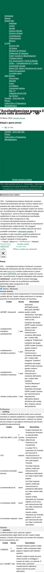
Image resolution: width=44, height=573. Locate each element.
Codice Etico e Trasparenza (15, 103)
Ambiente (13, 23)
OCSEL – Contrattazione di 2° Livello (23, 63)
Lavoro (12, 26)
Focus (11, 83)
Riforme (12, 41)
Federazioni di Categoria (18, 53)
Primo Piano (14, 78)
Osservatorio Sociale (17, 66)
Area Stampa (10, 76)
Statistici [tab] (3, 527)
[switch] (1, 411)
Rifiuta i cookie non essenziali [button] (25, 249)
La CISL (8, 43)
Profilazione (24, 242)
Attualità (12, 81)
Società (12, 28)
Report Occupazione (17, 71)
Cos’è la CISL (14, 46)
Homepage (9, 16)
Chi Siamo (13, 48)
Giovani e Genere (15, 33)
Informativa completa (26, 231)
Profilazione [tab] (4, 409)
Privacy (7, 101)
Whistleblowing (11, 106)
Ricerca (7, 18)
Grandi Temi (9, 21)
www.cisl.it (11, 271)
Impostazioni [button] (5, 244)
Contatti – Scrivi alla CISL (15, 98)
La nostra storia (15, 73)
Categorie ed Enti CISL (18, 93)
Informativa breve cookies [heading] (10, 195)
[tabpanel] (22, 350)
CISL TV (12, 91)
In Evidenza (13, 86)
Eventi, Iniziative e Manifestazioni (22, 56)
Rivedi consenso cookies (22, 180)
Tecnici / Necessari (10, 242)
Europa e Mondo (15, 31)
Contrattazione (15, 36)
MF (6, 127)
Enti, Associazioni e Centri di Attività (23, 61)
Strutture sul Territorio (17, 51)
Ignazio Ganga (19, 118)
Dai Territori (13, 96)
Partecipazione (15, 38)
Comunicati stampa (17, 88)
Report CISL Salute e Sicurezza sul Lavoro (25, 68)
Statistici (35, 242)
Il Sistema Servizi (16, 58)
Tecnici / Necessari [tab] (7, 286)
